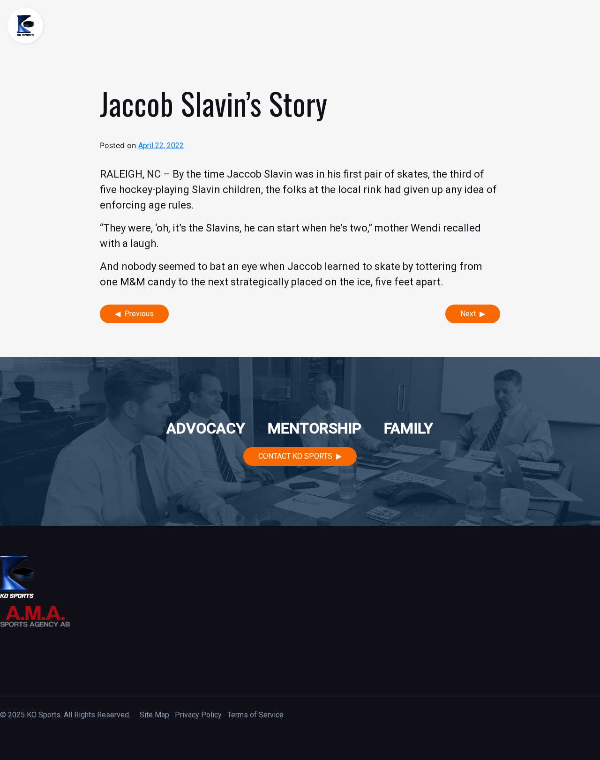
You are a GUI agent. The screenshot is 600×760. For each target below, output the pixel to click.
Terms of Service (255, 714)
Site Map (154, 714)
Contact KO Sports (295, 456)
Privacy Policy (198, 714)
